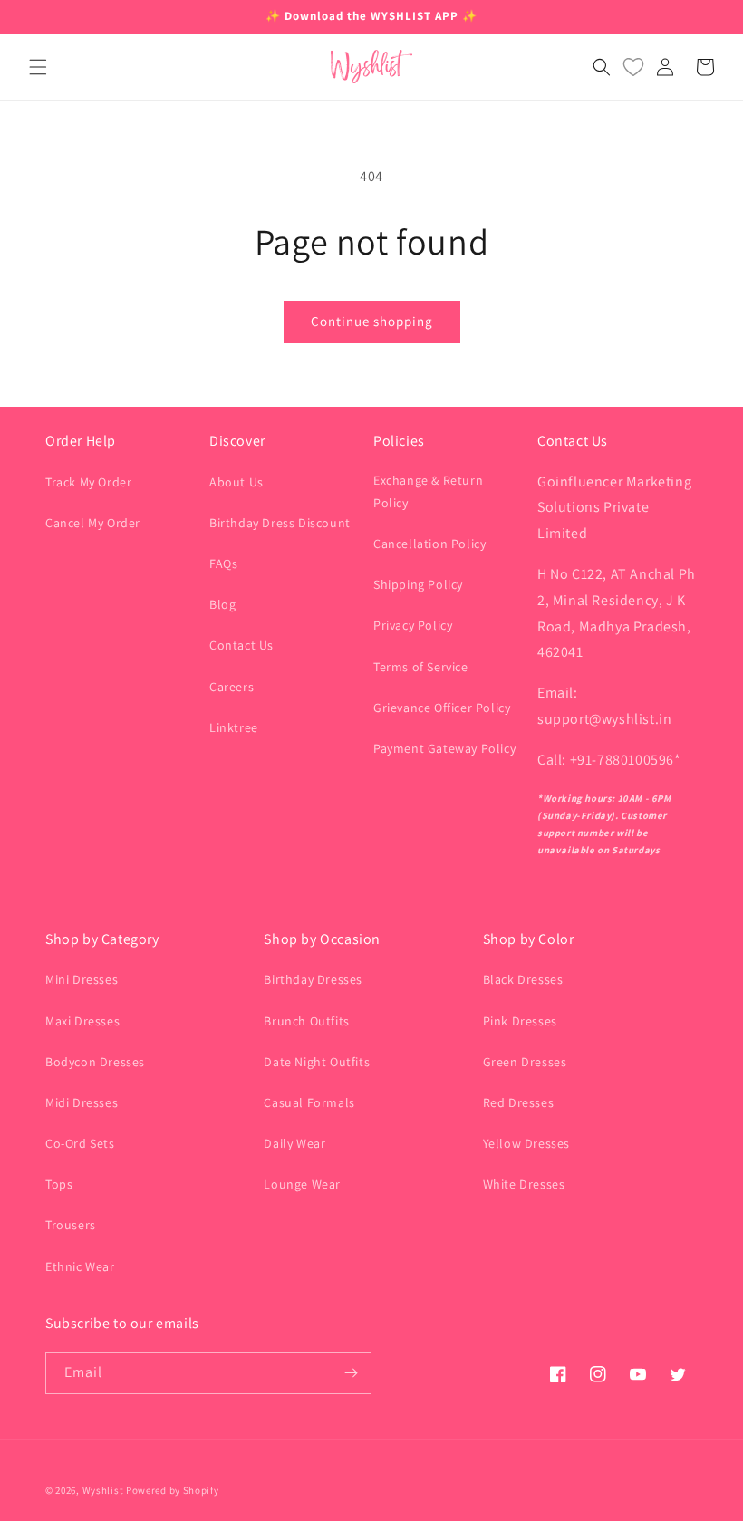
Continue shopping (372, 321)
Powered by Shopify (172, 1490)
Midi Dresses (81, 1102)
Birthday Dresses (313, 979)
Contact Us (241, 645)
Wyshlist (103, 1490)
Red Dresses (519, 1102)
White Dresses (524, 1184)
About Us (236, 482)
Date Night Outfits (317, 1062)
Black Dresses (523, 979)
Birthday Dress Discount (280, 523)
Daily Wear (294, 1143)
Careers (231, 687)
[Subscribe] (351, 1373)
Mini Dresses (81, 979)
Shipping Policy (418, 584)
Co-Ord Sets (80, 1143)
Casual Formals (309, 1102)
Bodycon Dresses (95, 1062)
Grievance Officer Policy (441, 707)
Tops (58, 1184)
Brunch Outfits (306, 1021)
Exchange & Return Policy (428, 491)
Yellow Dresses (526, 1143)
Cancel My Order (92, 523)
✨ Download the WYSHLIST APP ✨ (371, 16)
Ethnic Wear (80, 1266)
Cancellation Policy (429, 543)
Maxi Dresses (82, 1021)
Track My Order (88, 482)
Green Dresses (525, 1062)
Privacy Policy (412, 625)
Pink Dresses (520, 1021)
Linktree (233, 727)
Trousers (70, 1225)
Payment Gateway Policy (444, 748)
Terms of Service (420, 667)
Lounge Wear (302, 1184)
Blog (222, 604)
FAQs (223, 563)
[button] (38, 67)
